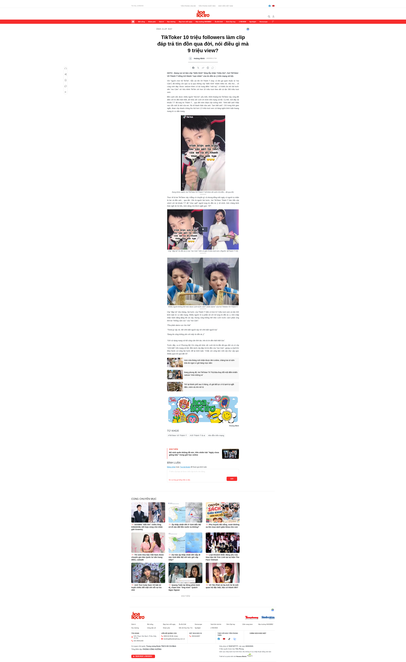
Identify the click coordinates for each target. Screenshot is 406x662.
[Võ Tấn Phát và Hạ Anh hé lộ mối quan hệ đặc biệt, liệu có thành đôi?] (223, 573)
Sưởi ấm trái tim (216, 624)
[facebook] (269, 6)
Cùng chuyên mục (143, 498)
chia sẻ (193, 68)
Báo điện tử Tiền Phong (203, 13)
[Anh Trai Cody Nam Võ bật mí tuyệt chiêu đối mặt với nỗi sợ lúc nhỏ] (148, 573)
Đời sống (141, 22)
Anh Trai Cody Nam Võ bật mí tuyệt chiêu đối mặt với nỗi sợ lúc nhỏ (146, 587)
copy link (203, 68)
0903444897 (196, 636)
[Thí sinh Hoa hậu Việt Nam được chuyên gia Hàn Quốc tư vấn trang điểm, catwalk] (148, 542)
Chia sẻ (66, 74)
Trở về (66, 92)
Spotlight (252, 22)
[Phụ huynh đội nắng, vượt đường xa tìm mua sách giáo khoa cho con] (223, 512)
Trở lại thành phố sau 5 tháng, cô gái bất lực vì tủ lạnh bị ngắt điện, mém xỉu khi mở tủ (209, 385)
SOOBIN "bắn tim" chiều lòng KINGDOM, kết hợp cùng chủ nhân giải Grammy (147, 527)
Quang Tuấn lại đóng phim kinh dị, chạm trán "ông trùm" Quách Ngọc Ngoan (184, 587)
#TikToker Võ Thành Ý (177, 435)
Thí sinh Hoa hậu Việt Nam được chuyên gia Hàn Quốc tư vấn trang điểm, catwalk (147, 557)
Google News (248, 29)
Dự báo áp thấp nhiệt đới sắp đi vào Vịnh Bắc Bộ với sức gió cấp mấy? (184, 557)
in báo (208, 68)
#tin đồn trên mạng (216, 435)
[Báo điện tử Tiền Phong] (251, 618)
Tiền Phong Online (188, 6)
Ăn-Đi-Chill (219, 22)
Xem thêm (273, 21)
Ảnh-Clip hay (230, 22)
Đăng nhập (171, 467)
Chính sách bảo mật (258, 633)
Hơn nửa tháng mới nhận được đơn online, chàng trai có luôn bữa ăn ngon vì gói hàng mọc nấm (209, 361)
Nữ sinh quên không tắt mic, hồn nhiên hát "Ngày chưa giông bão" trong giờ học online (194, 453)
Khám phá (152, 22)
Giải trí (161, 22)
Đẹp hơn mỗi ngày (185, 22)
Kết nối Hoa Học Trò (185, 628)
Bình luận (66, 86)
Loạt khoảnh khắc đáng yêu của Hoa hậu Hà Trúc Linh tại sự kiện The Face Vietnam (222, 557)
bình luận (213, 68)
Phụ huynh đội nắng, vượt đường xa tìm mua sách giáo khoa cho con (222, 526)
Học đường (171, 22)
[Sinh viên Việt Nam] (268, 618)
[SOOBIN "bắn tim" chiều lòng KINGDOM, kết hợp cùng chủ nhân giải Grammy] (148, 512)
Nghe (66, 68)
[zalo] (236, 639)
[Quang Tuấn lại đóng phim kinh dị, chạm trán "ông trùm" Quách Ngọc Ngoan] (185, 573)
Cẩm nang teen (247, 624)
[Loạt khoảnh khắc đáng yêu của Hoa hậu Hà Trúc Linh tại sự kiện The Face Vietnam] (223, 542)
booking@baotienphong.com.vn (174, 639)
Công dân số (151, 628)
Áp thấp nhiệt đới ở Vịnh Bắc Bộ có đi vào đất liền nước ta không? (185, 526)
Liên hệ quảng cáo (169, 633)
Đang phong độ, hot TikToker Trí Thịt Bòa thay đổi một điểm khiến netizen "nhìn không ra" (210, 373)
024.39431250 (138, 641)
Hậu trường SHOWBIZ (203, 22)
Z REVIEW (242, 22)
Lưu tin (66, 80)
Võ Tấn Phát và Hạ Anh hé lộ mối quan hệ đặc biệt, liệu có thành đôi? (222, 586)
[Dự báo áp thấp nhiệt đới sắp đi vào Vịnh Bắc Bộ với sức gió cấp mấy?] (185, 542)
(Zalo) (176, 636)
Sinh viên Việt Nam (225, 6)
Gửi (231, 479)
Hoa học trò (138, 615)
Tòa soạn (135, 633)
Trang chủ (133, 21)
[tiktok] (230, 639)
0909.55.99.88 (168, 636)
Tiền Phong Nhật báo (207, 6)
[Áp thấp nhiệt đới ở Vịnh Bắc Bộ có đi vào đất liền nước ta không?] (185, 512)
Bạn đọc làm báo (144, 656)
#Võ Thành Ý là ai (197, 435)
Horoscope (263, 22)
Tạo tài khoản (185, 467)
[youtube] (273, 6)
